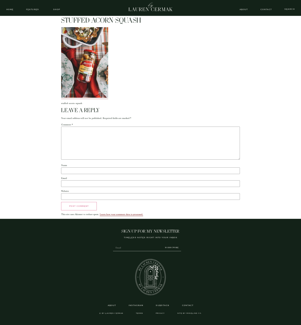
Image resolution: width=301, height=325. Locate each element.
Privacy (160, 313)
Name (64, 165)
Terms (139, 313)
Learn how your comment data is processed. (121, 214)
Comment (67, 124)
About (244, 9)
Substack (162, 305)
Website (65, 191)
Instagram (136, 305)
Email (64, 178)
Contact (266, 9)
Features (32, 9)
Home (9, 9)
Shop (56, 9)
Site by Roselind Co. (189, 313)
